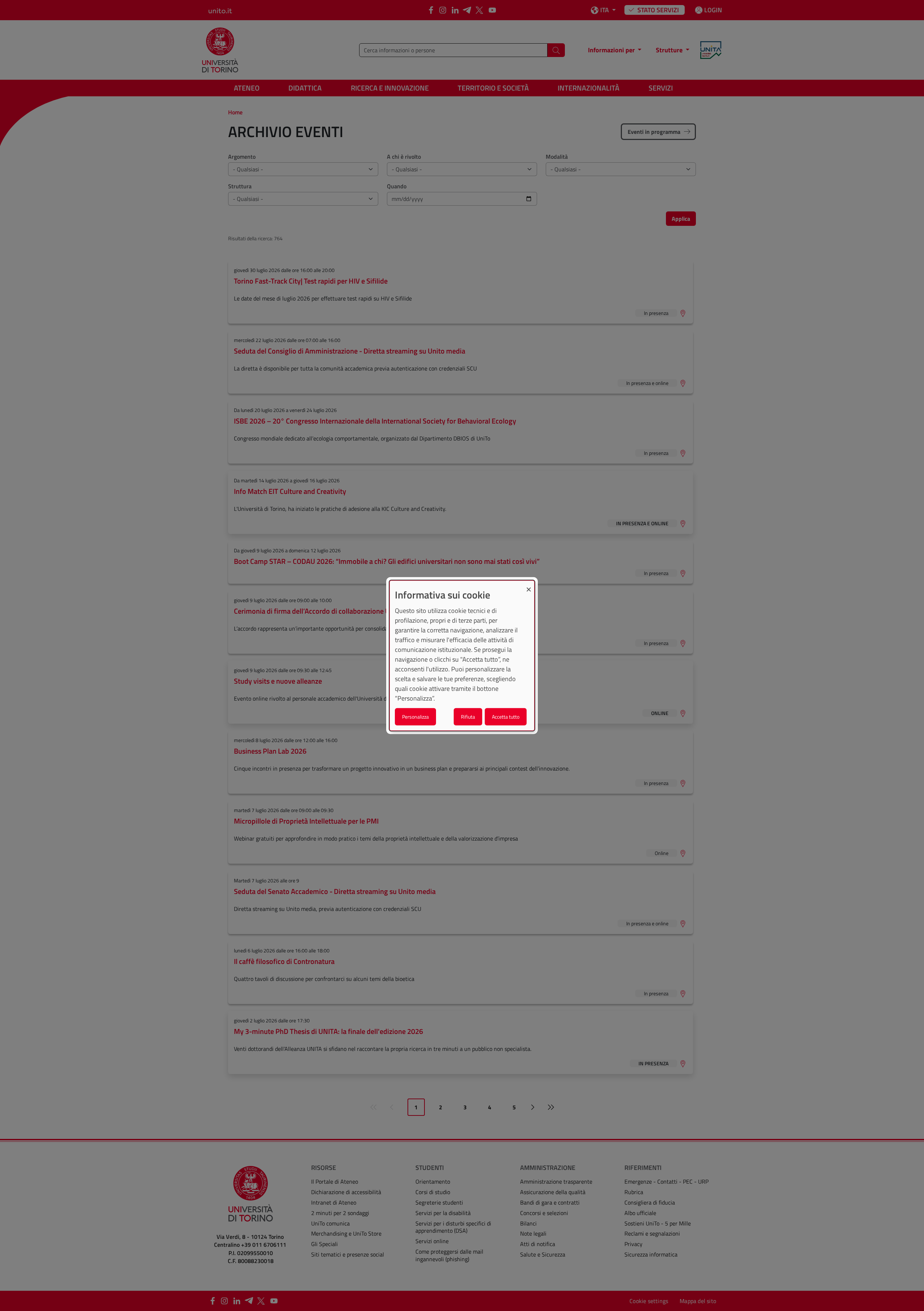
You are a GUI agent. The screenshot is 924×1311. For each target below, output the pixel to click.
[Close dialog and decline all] (528, 585)
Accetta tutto (505, 716)
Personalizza (415, 716)
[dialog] (462, 656)
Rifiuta (468, 716)
